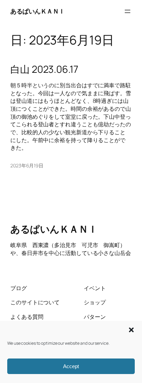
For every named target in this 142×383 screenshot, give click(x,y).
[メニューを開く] (127, 11)
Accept (71, 366)
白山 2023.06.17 (44, 69)
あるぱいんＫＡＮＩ (37, 11)
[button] (131, 329)
